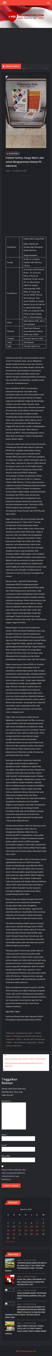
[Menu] (4, 2)
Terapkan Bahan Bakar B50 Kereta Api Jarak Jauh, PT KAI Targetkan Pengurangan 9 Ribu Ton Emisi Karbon (26, 1266)
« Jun (7, 1241)
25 (19, 1234)
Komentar (6, 1101)
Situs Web (6, 1156)
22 (43, 1230)
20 (31, 1230)
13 (31, 1226)
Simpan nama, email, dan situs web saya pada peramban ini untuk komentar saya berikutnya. (14, 1174)
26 (26, 1234)
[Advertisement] (26, 46)
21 (37, 1230)
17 (14, 1230)
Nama (5, 1135)
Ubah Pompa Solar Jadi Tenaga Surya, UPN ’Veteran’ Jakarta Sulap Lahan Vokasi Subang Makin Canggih (25, 1329)
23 (8, 1234)
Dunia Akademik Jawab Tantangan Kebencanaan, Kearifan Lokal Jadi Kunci (31, 1295)
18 (19, 1230)
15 (43, 1226)
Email (4, 1145)
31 (14, 1238)
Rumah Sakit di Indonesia (34, 1039)
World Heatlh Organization (25, 1042)
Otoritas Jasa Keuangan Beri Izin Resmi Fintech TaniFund (23, 1064)
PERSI (18, 1039)
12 (26, 1226)
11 (19, 1226)
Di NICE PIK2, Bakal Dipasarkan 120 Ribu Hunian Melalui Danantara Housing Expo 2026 (31, 1282)
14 (37, 1226)
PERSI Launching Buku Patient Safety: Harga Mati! (25, 1059)
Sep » (12, 1241)
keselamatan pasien (24, 1033)
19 (26, 1230)
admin (8, 171)
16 (8, 1230)
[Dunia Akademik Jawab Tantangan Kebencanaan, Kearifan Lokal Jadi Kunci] (9, 1293)
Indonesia (10, 1033)
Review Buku (13, 153)
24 (14, 1234)
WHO (9, 1042)
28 (37, 1234)
